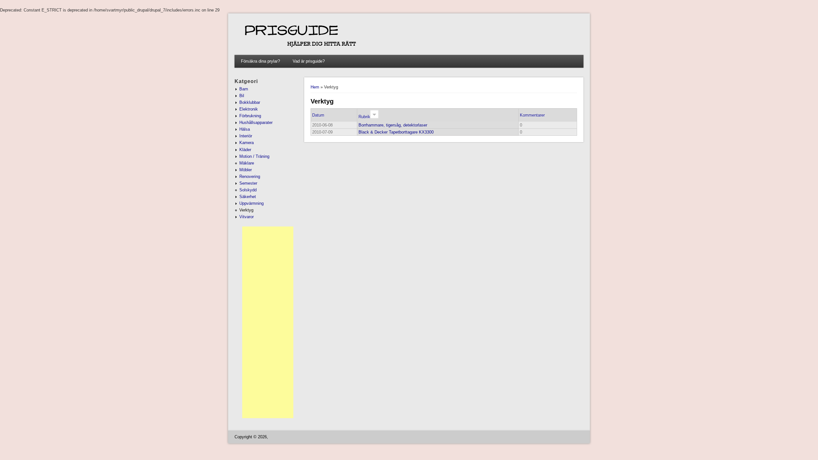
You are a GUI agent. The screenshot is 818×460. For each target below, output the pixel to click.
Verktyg (246, 210)
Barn (243, 89)
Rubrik (364, 116)
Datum (318, 115)
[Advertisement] (267, 322)
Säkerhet (247, 196)
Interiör (245, 136)
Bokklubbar (249, 102)
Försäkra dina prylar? (260, 61)
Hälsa (244, 129)
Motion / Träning (254, 156)
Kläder (245, 149)
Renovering (249, 176)
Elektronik (248, 109)
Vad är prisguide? (309, 61)
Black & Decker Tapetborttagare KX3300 (396, 132)
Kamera (246, 142)
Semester (248, 183)
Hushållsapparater (256, 122)
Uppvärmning (251, 203)
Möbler (245, 169)
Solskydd (248, 190)
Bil (241, 95)
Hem (315, 87)
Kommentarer (532, 115)
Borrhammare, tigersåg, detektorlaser (393, 125)
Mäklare (246, 163)
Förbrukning (250, 115)
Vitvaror (246, 216)
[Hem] (401, 50)
